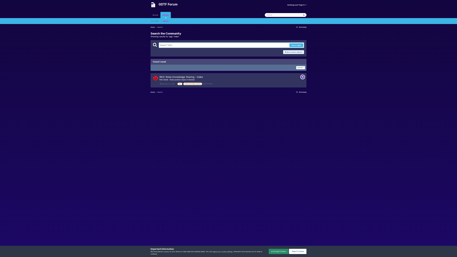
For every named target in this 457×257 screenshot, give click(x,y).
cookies (166, 251)
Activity (166, 15)
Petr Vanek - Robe (166, 80)
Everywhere (294, 15)
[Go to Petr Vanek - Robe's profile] (155, 78)
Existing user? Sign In (296, 5)
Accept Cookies (279, 251)
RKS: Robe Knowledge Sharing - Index (181, 77)
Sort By (300, 67)
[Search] (303, 15)
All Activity (155, 21)
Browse (155, 15)
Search (166, 21)
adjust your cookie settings (222, 251)
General (191, 80)
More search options (294, 52)
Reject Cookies (297, 251)
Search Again (296, 45)
